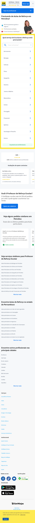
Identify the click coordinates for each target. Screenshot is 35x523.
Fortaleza (3, 364)
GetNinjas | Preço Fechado (7, 445)
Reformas (3, 425)
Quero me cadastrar (9, 206)
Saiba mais (22, 514)
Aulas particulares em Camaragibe (9, 312)
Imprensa (17, 508)
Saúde (2, 429)
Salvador (3, 367)
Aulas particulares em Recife (8, 334)
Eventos (3, 417)
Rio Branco (4, 355)
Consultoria (4, 409)
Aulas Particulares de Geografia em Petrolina (12, 272)
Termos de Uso (17, 509)
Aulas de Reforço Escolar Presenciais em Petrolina (13, 291)
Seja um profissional (9, 11)
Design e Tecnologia (6, 413)
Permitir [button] (5, 519)
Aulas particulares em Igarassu (8, 321)
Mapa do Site (4, 465)
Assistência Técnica (6, 396)
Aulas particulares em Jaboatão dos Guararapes (13, 324)
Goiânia (3, 370)
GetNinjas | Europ (5, 449)
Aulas (2, 400)
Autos (2, 404)
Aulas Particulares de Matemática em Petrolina (12, 279)
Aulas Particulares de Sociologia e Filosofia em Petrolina (15, 288)
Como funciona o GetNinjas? (12, 31)
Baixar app (26, 4)
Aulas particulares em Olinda (8, 327)
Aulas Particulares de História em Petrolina (11, 275)
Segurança (3, 461)
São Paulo (3, 358)
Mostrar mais (17, 294)
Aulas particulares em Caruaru (8, 315)
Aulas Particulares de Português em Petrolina (12, 282)
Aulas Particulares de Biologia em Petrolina (11, 263)
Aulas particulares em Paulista (8, 331)
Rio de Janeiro (4, 361)
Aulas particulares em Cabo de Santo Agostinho (12, 309)
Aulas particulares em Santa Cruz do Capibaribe (12, 337)
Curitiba (3, 379)
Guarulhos (3, 382)
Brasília (3, 376)
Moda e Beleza (4, 421)
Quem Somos (4, 441)
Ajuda (2, 469)
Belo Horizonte (5, 373)
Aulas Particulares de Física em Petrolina (11, 269)
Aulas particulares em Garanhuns (9, 318)
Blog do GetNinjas (5, 457)
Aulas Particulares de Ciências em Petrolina (11, 266)
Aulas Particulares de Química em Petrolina (11, 285)
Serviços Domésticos (6, 433)
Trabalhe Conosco (5, 453)
